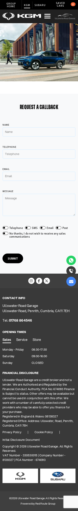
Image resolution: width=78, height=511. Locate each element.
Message (8, 191)
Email (6, 169)
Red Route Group (45, 503)
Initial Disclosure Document (21, 440)
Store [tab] (37, 339)
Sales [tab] (6, 339)
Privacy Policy (11, 432)
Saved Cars (65, 4)
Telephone (9, 147)
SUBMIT (13, 258)
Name (5, 125)
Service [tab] (21, 339)
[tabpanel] (39, 356)
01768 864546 (20, 320)
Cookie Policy (44, 432)
